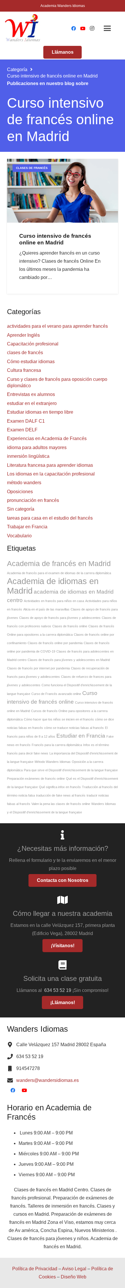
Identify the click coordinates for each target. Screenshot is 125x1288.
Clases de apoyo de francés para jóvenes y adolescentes (60, 617)
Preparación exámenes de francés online (36, 778)
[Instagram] (92, 28)
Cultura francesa (24, 370)
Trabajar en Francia (27, 526)
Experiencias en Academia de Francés (47, 438)
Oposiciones (20, 491)
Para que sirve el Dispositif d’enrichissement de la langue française (71, 770)
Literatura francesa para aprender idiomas (50, 465)
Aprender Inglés (23, 335)
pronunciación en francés (33, 500)
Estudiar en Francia (80, 736)
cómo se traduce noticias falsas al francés (74, 727)
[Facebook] (73, 28)
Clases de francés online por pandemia (55, 643)
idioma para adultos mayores (37, 447)
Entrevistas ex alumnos (31, 394)
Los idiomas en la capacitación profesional (51, 473)
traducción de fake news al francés (60, 795)
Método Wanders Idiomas (53, 761)
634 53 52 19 (58, 990)
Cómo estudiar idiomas (31, 361)
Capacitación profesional (32, 343)
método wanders (24, 482)
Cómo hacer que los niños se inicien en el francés (59, 719)
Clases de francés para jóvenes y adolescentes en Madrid (69, 660)
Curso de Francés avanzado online (56, 694)
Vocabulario (19, 535)
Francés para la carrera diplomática (57, 745)
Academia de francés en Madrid (59, 564)
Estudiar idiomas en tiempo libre (40, 412)
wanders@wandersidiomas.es (47, 1080)
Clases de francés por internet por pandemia (38, 668)
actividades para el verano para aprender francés (57, 326)
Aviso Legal (74, 1268)
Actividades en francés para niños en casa (54, 601)
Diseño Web (73, 1276)
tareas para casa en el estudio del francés (50, 518)
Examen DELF (22, 429)
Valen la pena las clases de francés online (60, 804)
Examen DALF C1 (26, 421)
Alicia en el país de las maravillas (46, 609)
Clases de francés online (69, 626)
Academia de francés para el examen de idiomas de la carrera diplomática (59, 573)
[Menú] (107, 28)
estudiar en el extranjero (32, 403)
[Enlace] (23, 28)
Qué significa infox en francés (60, 787)
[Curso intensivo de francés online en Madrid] (62, 191)
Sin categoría (20, 509)
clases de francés (25, 352)
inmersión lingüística (28, 456)
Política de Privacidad (34, 1268)
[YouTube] (83, 28)
